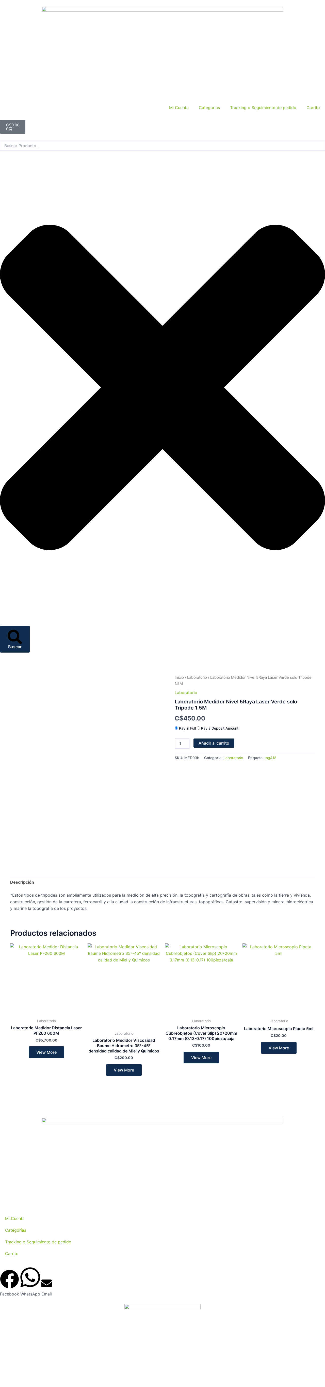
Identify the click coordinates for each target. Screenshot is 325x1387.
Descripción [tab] (22, 882)
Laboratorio (197, 677)
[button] (9, 1283)
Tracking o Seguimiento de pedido (263, 107)
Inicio (179, 677)
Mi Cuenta (179, 107)
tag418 (271, 758)
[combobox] (162, 146)
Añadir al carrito (214, 743)
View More (46, 1052)
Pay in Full (187, 728)
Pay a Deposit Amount (219, 728)
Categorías (209, 107)
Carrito (313, 107)
